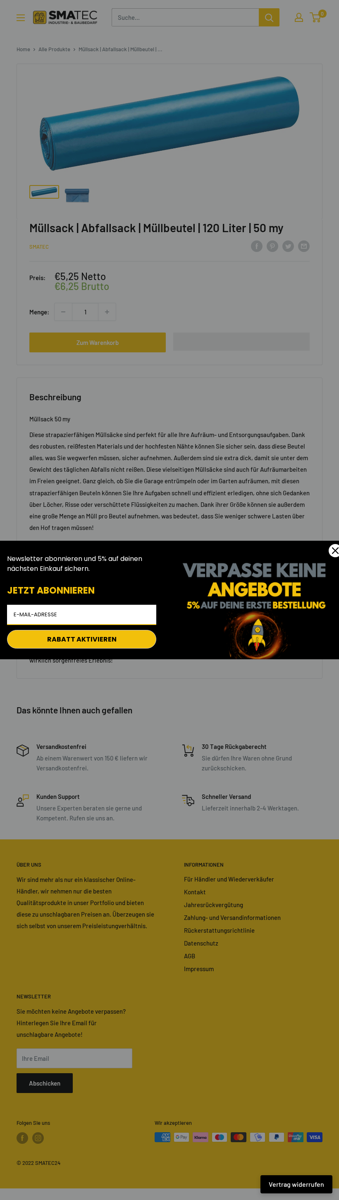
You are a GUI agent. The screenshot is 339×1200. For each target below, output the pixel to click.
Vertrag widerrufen (296, 1184)
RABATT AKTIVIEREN (82, 639)
